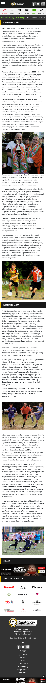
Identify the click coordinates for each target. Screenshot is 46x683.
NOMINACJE (20, 18)
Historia (23, 655)
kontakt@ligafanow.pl (24, 632)
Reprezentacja (23, 669)
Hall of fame (32, 18)
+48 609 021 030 (24, 629)
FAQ (23, 660)
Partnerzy (23, 672)
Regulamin (23, 663)
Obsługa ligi (23, 666)
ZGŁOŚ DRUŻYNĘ (7, 18)
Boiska (23, 658)
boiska (42, 18)
